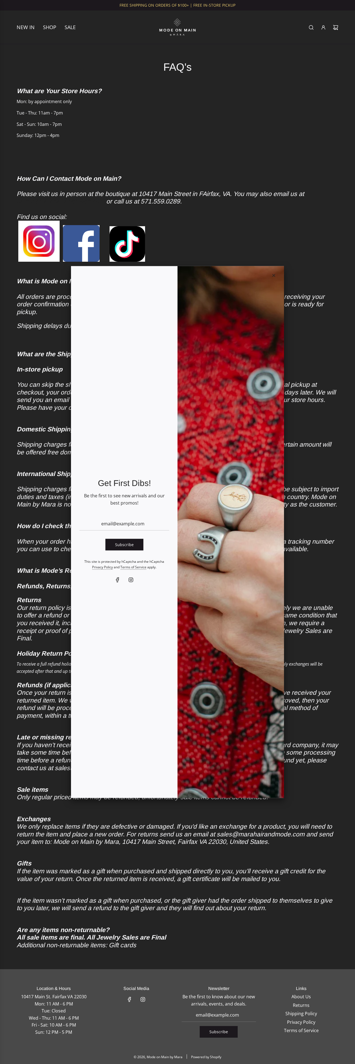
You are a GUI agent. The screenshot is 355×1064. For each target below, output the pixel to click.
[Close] (274, 275)
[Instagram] (131, 580)
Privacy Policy (102, 566)
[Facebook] (117, 580)
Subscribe (124, 544)
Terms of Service (133, 566)
